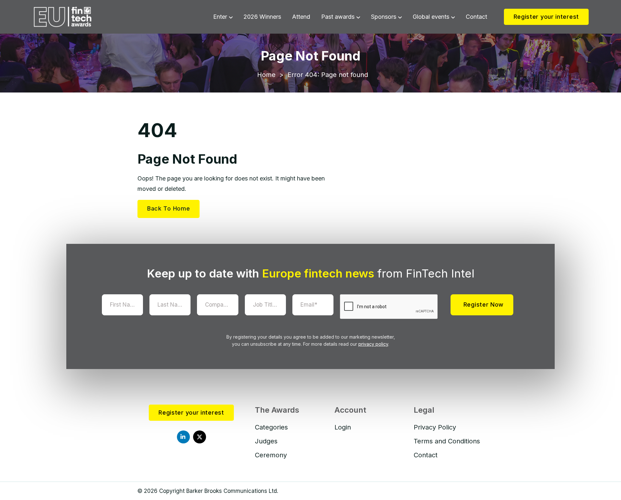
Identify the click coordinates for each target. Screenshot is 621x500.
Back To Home (168, 208)
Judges (266, 441)
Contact (476, 16)
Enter (220, 16)
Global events (431, 16)
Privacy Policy (435, 427)
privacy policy (373, 344)
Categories (271, 427)
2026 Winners (262, 16)
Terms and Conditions (447, 441)
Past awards (337, 16)
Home (266, 75)
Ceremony (271, 455)
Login (342, 427)
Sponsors (383, 16)
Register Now (483, 304)
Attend (301, 16)
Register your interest (546, 16)
